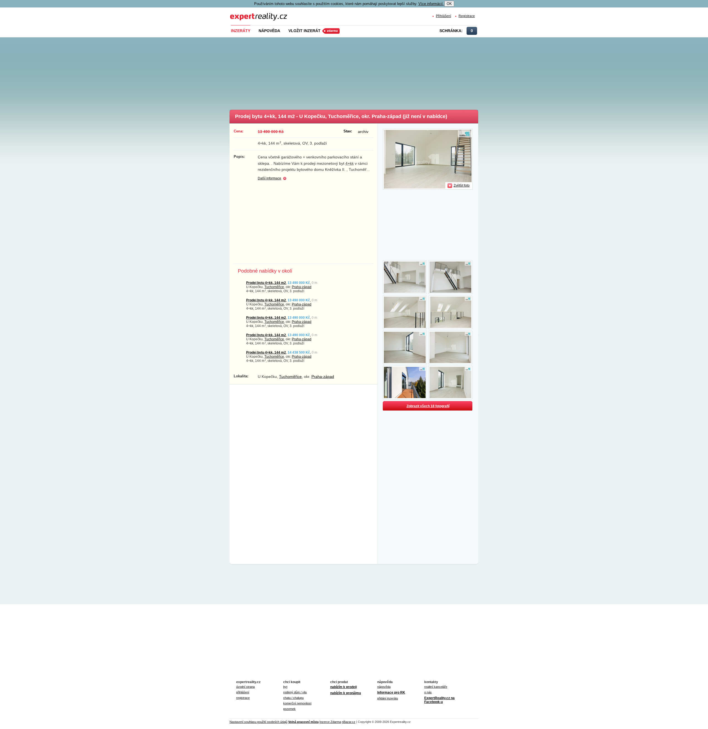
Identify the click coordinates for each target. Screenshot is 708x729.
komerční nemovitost (297, 703)
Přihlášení (443, 16)
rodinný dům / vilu (295, 692)
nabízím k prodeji (343, 687)
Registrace (467, 16)
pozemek (289, 708)
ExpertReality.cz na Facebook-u (439, 700)
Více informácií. (431, 4)
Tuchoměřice (274, 287)
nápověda (384, 686)
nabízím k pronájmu (345, 693)
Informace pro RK (391, 692)
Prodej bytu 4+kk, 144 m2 (266, 282)
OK (449, 4)
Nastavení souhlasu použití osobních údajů (258, 721)
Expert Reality (240, 13)
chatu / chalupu (293, 697)
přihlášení (242, 692)
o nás (428, 692)
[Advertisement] (363, 71)
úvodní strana (245, 686)
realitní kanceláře (435, 686)
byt (285, 686)
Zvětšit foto (462, 185)
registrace (243, 697)
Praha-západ (301, 287)
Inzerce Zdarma (330, 721)
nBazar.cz (348, 721)
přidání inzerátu (387, 698)
